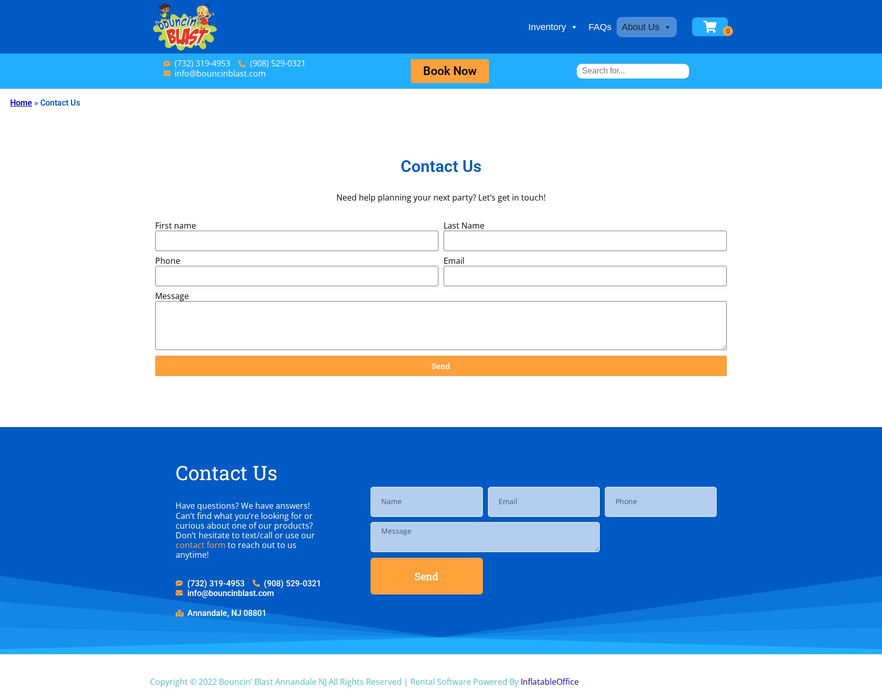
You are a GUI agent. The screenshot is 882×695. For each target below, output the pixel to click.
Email (454, 261)
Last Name (464, 226)
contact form (201, 545)
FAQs (600, 27)
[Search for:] (633, 70)
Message (172, 296)
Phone (167, 261)
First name (175, 226)
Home (21, 103)
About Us (640, 27)
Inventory (547, 27)
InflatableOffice (550, 681)
